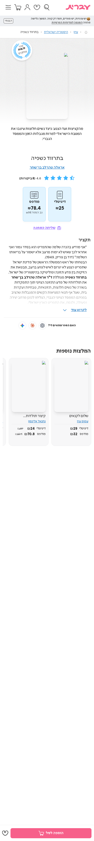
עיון (75, 32)
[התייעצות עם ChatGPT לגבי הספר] (42, 325)
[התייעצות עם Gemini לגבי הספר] (22, 325)
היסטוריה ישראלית (56, 32)
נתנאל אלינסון (37, 421)
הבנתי (8, 20)
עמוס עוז (82, 421)
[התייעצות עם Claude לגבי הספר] (32, 325)
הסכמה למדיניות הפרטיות (67, 22)
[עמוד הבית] (86, 32)
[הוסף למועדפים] (5, 833)
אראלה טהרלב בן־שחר (47, 167)
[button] (8, 7)
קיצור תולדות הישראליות (36, 416)
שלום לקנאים (78, 416)
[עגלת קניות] (17, 7)
